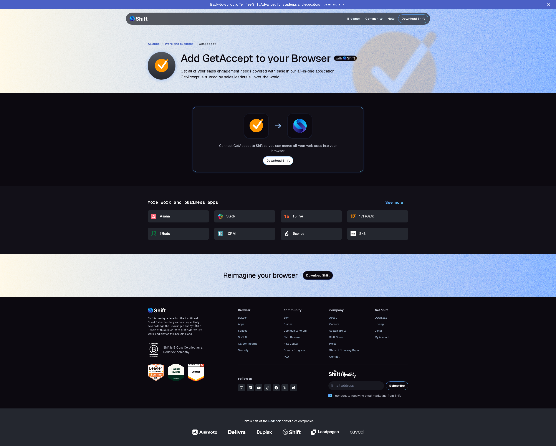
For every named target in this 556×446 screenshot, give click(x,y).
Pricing (379, 324)
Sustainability (337, 330)
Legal (378, 330)
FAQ (286, 357)
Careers (334, 324)
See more (394, 202)
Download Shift (413, 19)
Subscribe (397, 386)
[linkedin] (250, 387)
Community (373, 19)
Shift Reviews (292, 337)
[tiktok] (267, 387)
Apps (241, 324)
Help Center (291, 344)
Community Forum (295, 330)
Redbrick (274, 421)
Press (332, 344)
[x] (284, 387)
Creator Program (294, 350)
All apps (154, 44)
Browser (353, 19)
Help (391, 19)
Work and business (179, 44)
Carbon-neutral (247, 344)
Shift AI (242, 337)
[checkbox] (330, 395)
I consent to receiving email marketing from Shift (367, 396)
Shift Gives (336, 337)
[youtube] (258, 387)
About (333, 317)
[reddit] (293, 387)
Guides (288, 324)
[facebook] (276, 387)
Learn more (332, 4)
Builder (242, 317)
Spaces (242, 330)
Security (243, 350)
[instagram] (241, 387)
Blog (286, 317)
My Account (382, 337)
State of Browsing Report (345, 350)
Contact (334, 357)
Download (381, 317)
